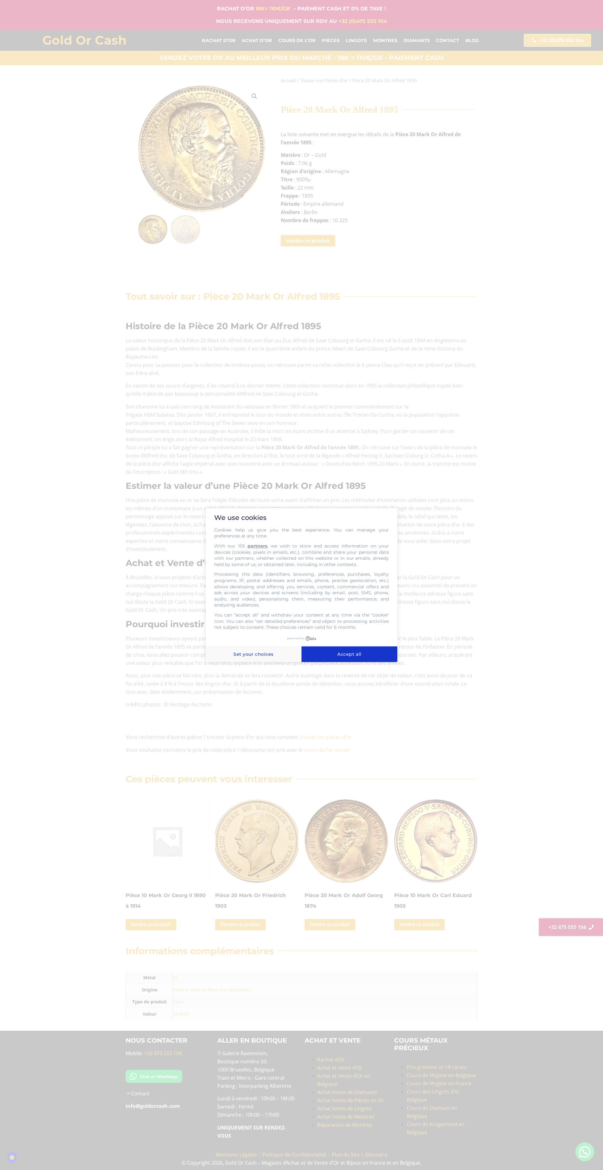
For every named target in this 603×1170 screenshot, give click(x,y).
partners (257, 546)
